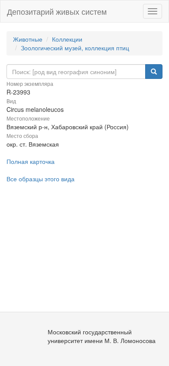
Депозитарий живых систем (57, 11)
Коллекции (67, 39)
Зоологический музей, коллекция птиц (75, 47)
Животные (27, 39)
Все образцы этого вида (40, 178)
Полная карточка (30, 161)
